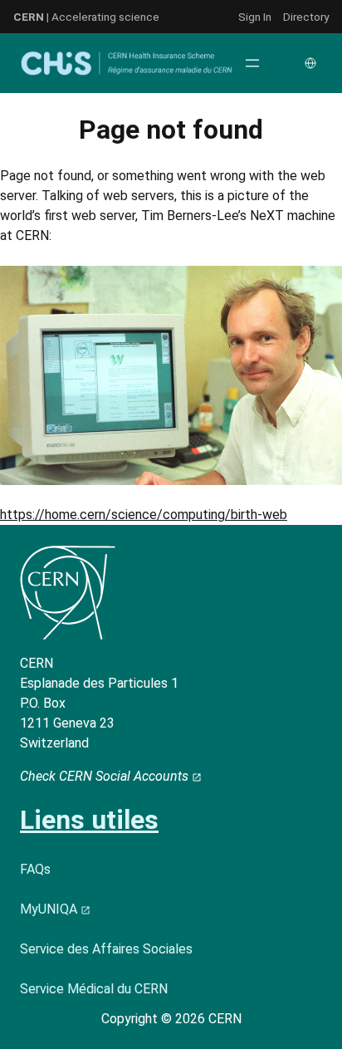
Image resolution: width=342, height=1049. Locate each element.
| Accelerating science (86, 16)
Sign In (254, 16)
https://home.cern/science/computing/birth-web (143, 514)
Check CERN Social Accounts (106, 776)
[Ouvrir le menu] (252, 63)
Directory (306, 16)
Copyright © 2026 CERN (171, 1019)
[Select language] (312, 63)
